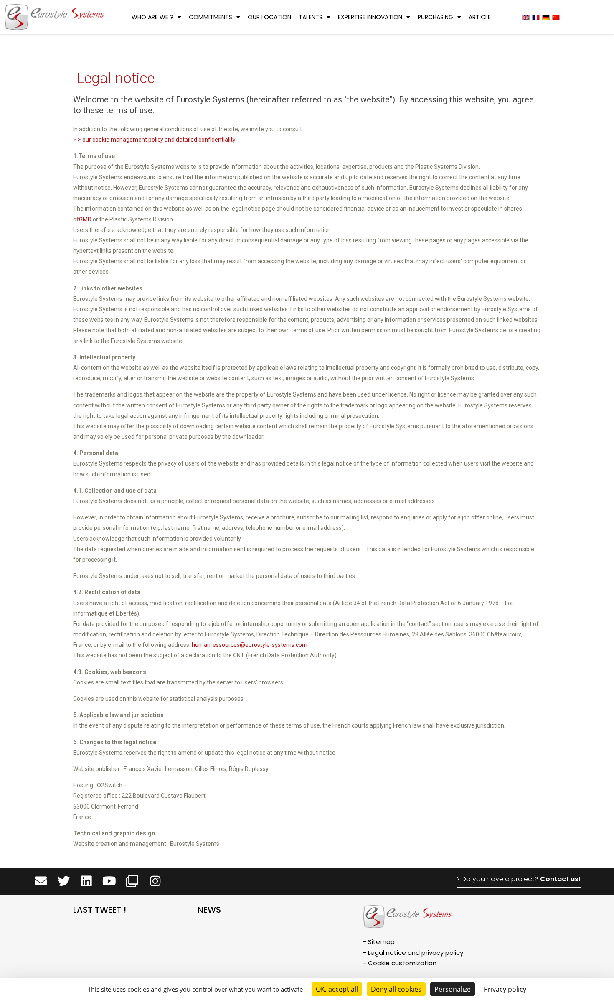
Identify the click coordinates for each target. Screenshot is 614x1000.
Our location (269, 17)
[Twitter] (63, 881)
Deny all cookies (396, 989)
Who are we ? (152, 17)
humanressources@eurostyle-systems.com (249, 644)
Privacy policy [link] (505, 989)
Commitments (210, 17)
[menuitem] (526, 17)
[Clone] (132, 881)
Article (480, 17)
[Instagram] (155, 881)
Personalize (452, 989)
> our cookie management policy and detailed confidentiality (157, 139)
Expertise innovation (370, 17)
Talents (310, 17)
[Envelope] (40, 881)
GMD (85, 219)
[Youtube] (109, 881)
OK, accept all (337, 989)
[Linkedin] (86, 881)
